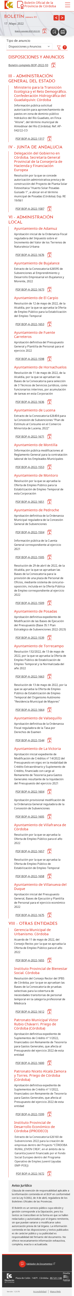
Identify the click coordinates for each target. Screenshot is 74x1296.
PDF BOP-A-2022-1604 (29, 792)
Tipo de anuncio (18, 40)
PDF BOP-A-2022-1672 (30, 1174)
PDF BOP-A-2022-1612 (29, 1012)
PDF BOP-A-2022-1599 (30, 1114)
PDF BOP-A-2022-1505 (29, 557)
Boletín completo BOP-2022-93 (28, 65)
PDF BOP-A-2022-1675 (29, 915)
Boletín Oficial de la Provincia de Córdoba (40, 4)
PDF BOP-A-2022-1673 (29, 289)
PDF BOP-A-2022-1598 (29, 359)
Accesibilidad (39, 1291)
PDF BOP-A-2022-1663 (29, 676)
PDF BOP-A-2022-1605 (29, 817)
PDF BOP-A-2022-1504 (29, 532)
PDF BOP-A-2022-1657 (29, 851)
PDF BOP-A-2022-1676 (29, 255)
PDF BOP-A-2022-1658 (29, 876)
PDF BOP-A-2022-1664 (29, 710)
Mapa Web (55, 1291)
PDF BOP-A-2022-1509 (29, 603)
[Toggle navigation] (67, 5)
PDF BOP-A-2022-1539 (29, 638)
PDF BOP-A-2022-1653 (29, 324)
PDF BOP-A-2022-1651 (29, 502)
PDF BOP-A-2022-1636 (29, 402)
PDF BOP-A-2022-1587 (29, 209)
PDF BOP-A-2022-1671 (29, 436)
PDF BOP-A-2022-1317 (29, 139)
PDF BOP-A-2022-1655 (29, 960)
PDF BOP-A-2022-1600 (29, 1063)
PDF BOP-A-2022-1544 (29, 740)
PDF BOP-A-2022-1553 (29, 467)
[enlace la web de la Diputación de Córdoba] (8, 5)
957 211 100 (56, 1278)
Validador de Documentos (39, 1263)
